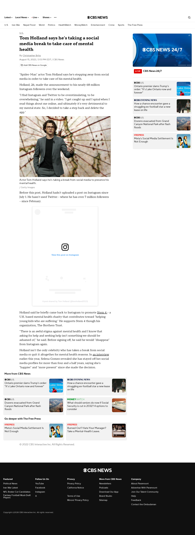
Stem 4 (102, 312)
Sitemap (103, 500)
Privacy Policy (74, 483)
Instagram (40, 492)
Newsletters (105, 483)
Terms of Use (73, 496)
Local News (21, 17)
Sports (121, 25)
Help (133, 496)
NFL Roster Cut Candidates (16, 492)
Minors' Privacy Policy (78, 500)
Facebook (40, 488)
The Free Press (135, 25)
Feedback (136, 500)
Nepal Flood (29, 25)
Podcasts (103, 488)
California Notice (75, 488)
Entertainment (98, 25)
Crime (111, 25)
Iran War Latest (10, 488)
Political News (10, 483)
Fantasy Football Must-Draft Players (17, 496)
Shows (46, 17)
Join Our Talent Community (144, 492)
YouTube (39, 483)
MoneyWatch (81, 25)
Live (35, 17)
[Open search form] (189, 17)
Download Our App (108, 492)
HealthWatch (65, 25)
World (42, 25)
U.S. (6, 25)
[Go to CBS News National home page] (97, 17)
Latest (7, 17)
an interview (101, 354)
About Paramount (140, 483)
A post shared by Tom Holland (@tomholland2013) (65, 301)
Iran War (16, 25)
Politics (51, 25)
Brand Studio (105, 496)
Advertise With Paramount (144, 488)
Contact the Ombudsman (143, 504)
